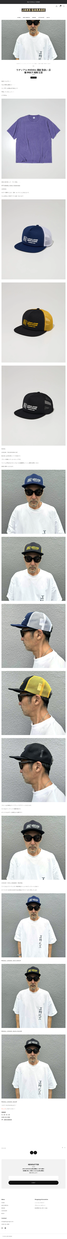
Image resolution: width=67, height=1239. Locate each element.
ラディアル (31, 63)
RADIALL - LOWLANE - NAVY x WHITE (11, 960)
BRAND (34, 17)
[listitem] (34, 2)
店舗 (39, 63)
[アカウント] (56, 6)
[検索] (64, 6)
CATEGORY (41, 17)
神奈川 (45, 63)
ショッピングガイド (39, 1202)
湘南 (42, 63)
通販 (33, 66)
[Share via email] (65, 1147)
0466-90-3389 (5, 1224)
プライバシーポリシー (40, 1205)
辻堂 (49, 63)
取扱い (36, 63)
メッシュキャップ (24, 63)
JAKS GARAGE (8, 1119)
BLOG (48, 17)
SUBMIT (33, 1182)
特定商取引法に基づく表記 (41, 1208)
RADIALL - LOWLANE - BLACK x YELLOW (11, 1031)
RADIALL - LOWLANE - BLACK (9, 1102)
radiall (18, 63)
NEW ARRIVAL (26, 17)
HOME (19, 17)
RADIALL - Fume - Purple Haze (12, 185)
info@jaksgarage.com (7, 1221)
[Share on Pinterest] (62, 1147)
